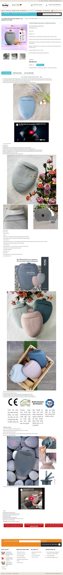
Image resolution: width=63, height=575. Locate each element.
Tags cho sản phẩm (28, 73)
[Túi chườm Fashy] (11, 5)
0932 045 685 (46, 0)
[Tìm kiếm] (60, 14)
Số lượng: (31, 64)
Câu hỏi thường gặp (20, 555)
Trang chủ (26, 18)
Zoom (26, 51)
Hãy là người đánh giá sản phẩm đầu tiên (36, 26)
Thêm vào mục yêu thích (42, 67)
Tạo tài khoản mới (15, 13)
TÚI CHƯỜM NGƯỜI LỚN (33, 18)
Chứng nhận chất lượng (21, 557)
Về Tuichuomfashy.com (36, 555)
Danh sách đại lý (20, 562)
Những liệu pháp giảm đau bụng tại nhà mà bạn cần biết (9, 553)
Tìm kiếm (39, 14)
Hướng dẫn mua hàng (21, 552)
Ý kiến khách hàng (17, 73)
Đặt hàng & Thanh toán (21, 553)
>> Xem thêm (3, 568)
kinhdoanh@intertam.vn (57, 0)
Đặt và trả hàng (8, 573)
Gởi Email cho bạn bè (33, 67)
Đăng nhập (7, 13)
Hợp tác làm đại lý (35, 557)
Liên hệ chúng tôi (15, 573)
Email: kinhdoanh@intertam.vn (52, 557)
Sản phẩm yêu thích (25, 13)
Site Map (3, 573)
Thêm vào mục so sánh (52, 67)
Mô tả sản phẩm (6, 73)
